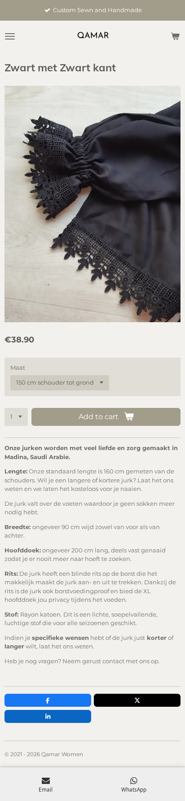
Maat (17, 367)
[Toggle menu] (10, 36)
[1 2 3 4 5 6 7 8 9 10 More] (16, 417)
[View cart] (175, 36)
